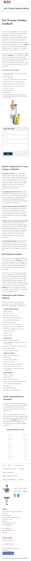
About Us (10, 465)
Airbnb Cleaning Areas (8, 472)
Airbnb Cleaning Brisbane (9, 479)
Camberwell (10, 456)
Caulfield (10, 454)
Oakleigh (10, 442)
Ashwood (26, 459)
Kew (26, 444)
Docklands (26, 451)
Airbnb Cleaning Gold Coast (10, 476)
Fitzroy (10, 449)
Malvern (10, 444)
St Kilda (10, 437)
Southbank (26, 437)
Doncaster (10, 451)
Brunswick (26, 456)
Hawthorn (26, 447)
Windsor (10, 434)
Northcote (26, 442)
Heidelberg (10, 447)
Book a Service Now (8, 553)
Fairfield (25, 449)
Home (4, 465)
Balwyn (10, 459)
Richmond (10, 439)
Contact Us (21, 479)
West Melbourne (25, 434)
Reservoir (26, 439)
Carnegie (26, 454)
